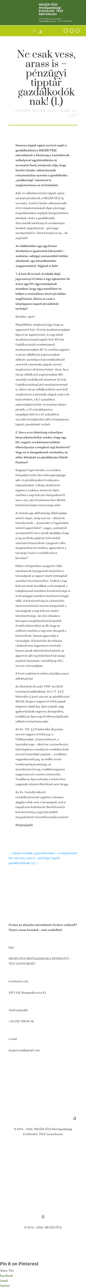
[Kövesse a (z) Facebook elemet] (72, 31)
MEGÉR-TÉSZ (44, 111)
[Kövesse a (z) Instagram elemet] (77, 31)
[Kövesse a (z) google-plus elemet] (66, 31)
